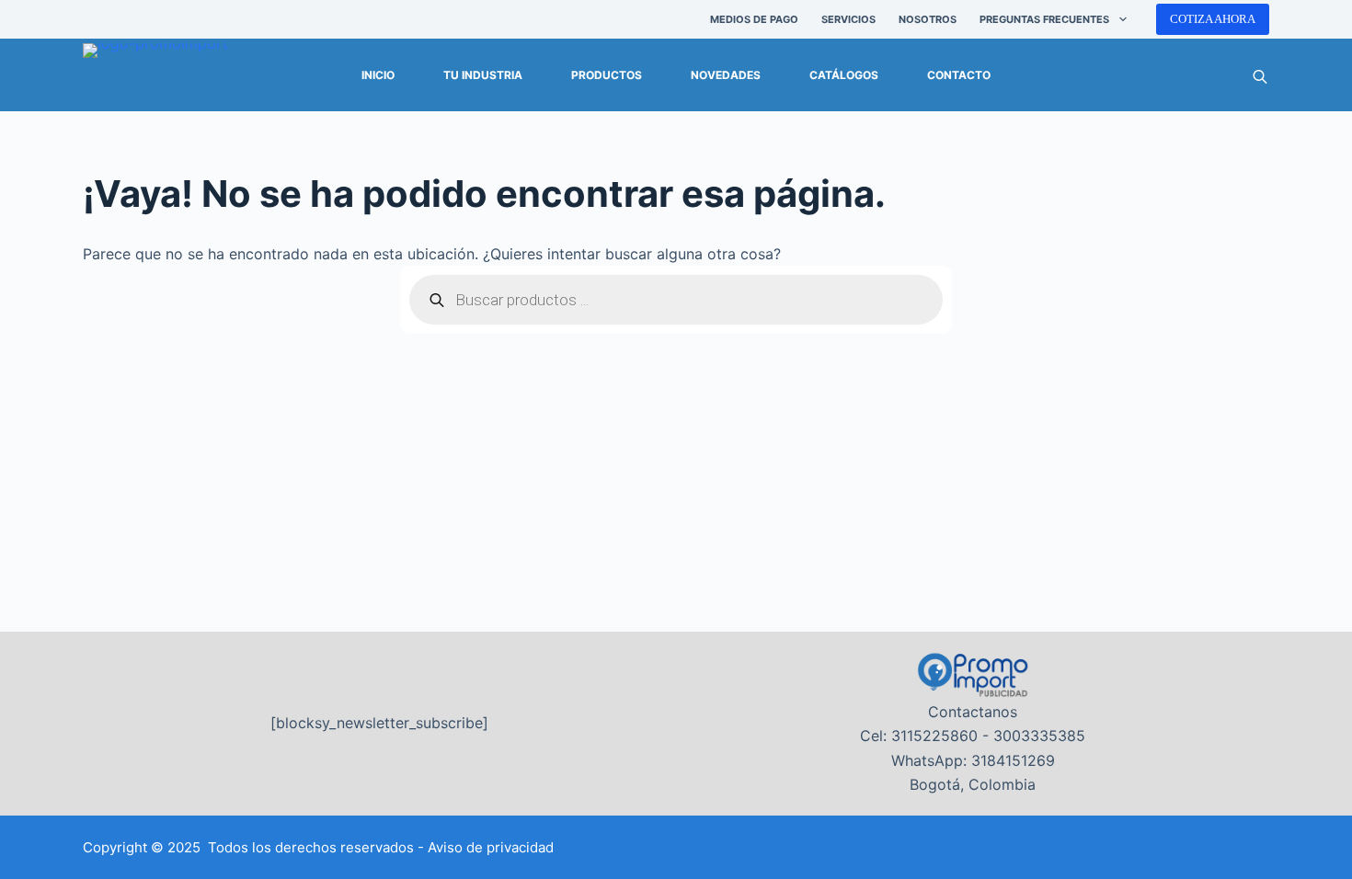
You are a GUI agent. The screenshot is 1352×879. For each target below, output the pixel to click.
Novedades (726, 75)
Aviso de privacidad (491, 847)
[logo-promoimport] (155, 75)
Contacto (959, 75)
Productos (606, 75)
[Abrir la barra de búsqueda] (1260, 75)
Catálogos (843, 75)
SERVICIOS (848, 19)
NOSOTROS (928, 19)
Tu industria (482, 75)
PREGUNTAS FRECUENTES (1044, 19)
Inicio (378, 75)
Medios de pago (754, 19)
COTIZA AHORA (1212, 19)
